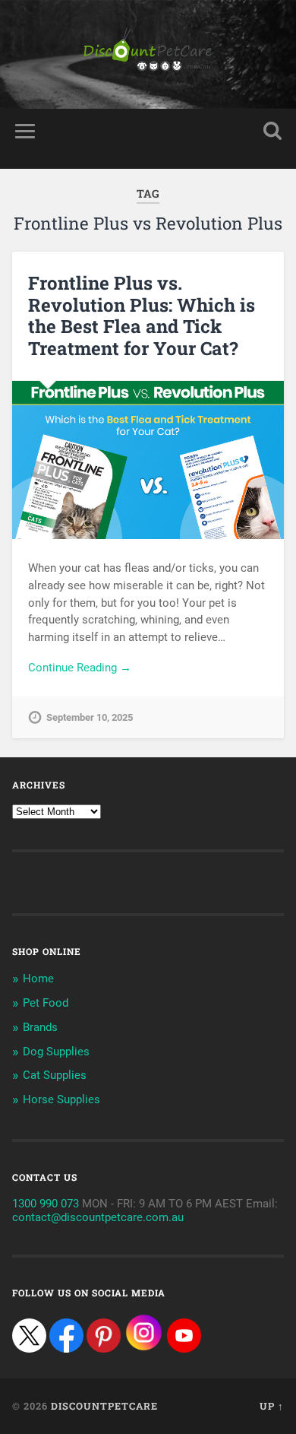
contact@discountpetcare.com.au (98, 1217)
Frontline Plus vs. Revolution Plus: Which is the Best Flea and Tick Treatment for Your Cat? (141, 315)
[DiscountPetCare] (148, 54)
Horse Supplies (61, 1099)
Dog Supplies (56, 1051)
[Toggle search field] (272, 131)
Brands (40, 1027)
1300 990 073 (45, 1203)
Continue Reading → (79, 667)
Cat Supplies (55, 1075)
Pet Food (45, 1003)
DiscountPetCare (104, 1406)
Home (38, 978)
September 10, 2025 (89, 717)
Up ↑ (272, 1406)
